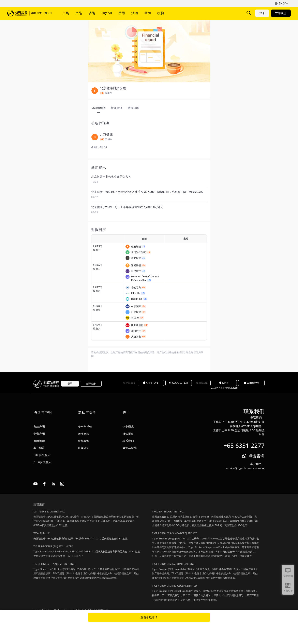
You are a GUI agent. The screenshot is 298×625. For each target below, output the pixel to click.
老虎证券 (29, 13)
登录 (262, 13)
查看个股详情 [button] (149, 617)
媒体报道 (128, 434)
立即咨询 (288, 576)
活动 (134, 13)
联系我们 (128, 441)
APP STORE (152, 382)
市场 (65, 13)
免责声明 (39, 434)
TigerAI (106, 13)
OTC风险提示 (41, 455)
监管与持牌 (129, 448)
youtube (35, 484)
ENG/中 (283, 3)
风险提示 (39, 441)
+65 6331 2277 (244, 445)
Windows (253, 383)
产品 (78, 13)
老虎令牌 (83, 434)
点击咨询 (256, 456)
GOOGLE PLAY (180, 382)
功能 (91, 13)
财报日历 (133, 108)
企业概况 (128, 426)
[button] (149, 90)
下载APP (288, 590)
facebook (44, 484)
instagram (62, 484)
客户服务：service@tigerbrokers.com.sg (245, 466)
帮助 (147, 13)
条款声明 (39, 426)
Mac (225, 383)
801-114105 (92, 538)
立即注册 (280, 13)
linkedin (53, 484)
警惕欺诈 (83, 441)
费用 (121, 13)
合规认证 (83, 448)
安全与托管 (85, 426)
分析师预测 (98, 108)
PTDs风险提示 (42, 462)
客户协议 (39, 448)
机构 (160, 13)
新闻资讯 (116, 108)
